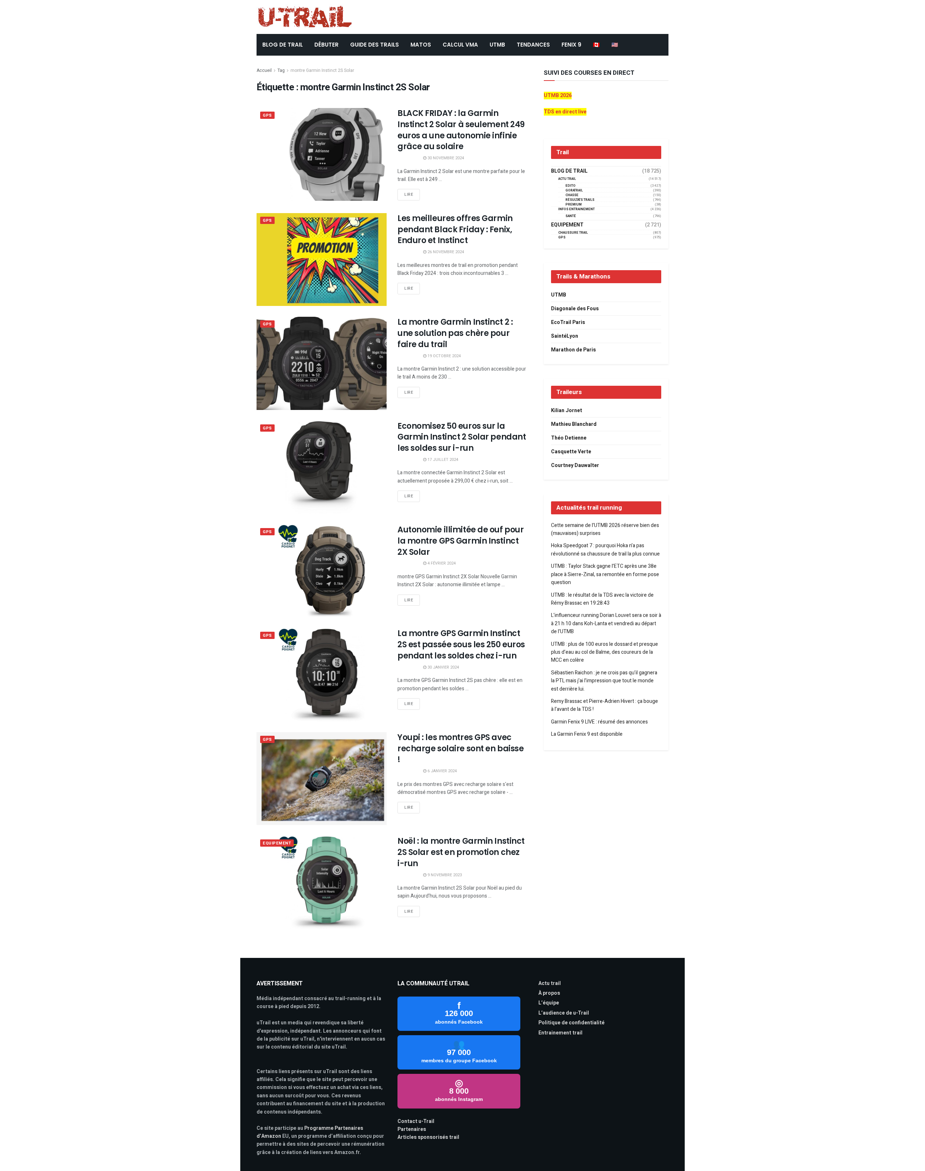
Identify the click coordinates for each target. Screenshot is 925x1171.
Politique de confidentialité (571, 1023)
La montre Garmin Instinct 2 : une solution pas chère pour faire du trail (455, 333)
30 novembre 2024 (445, 158)
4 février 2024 (441, 563)
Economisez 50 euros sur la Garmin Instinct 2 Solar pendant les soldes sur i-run (461, 437)
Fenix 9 (571, 44)
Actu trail (549, 983)
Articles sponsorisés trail (428, 1137)
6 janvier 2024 (441, 771)
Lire (408, 194)
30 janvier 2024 (442, 667)
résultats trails (579, 200)
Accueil (264, 70)
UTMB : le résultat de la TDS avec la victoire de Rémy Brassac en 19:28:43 (602, 599)
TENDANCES (533, 44)
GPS (267, 115)
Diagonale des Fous (575, 308)
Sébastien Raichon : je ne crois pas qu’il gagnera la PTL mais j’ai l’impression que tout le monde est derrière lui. (604, 681)
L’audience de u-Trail (563, 1013)
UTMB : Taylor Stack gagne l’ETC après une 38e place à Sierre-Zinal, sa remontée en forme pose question (605, 574)
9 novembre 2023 (444, 875)
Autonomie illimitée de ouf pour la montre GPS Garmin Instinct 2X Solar (460, 541)
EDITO (570, 185)
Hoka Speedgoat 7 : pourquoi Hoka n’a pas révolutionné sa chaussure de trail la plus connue (605, 549)
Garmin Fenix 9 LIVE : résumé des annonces (599, 722)
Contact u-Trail (415, 1121)
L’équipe (548, 1003)
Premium (573, 204)
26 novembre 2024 (445, 252)
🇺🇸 (614, 44)
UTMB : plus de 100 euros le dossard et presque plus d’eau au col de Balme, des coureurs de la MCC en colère (604, 652)
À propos (549, 993)
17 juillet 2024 (442, 460)
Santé (570, 216)
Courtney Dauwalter (575, 465)
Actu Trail (567, 179)
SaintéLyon (564, 336)
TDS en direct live (565, 112)
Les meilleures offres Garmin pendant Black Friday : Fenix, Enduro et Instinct (455, 229)
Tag (281, 70)
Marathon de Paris (573, 350)
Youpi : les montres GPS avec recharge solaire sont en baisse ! (460, 748)
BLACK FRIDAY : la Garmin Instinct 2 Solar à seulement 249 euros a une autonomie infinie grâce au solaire (461, 130)
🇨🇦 (596, 44)
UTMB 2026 (558, 95)
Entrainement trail (560, 1033)
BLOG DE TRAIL (282, 44)
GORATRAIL (574, 190)
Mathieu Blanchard (574, 424)
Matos (420, 44)
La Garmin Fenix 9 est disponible (587, 734)
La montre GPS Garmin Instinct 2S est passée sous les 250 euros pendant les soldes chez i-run (461, 644)
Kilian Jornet (566, 410)
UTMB (497, 44)
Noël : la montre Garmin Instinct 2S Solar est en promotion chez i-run (461, 852)
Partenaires (411, 1129)
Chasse (571, 195)
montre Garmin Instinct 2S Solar (322, 70)
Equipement (277, 843)
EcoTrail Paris (568, 322)
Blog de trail (569, 171)
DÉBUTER (326, 44)
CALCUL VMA (460, 44)
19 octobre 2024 (443, 356)
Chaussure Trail (573, 232)
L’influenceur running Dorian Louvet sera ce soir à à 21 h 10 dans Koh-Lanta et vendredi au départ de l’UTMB (606, 623)
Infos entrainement (576, 209)
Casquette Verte (571, 451)
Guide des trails (374, 44)
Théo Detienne (568, 438)
